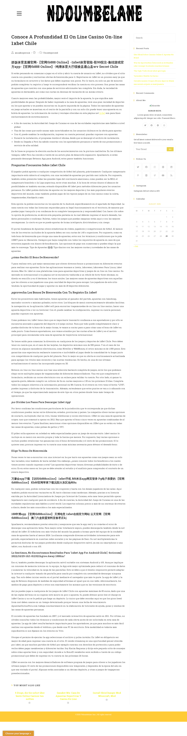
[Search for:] (155, 37)
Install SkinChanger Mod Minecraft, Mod (107, 694)
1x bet (102, 113)
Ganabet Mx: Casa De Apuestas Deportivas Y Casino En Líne (68, 695)
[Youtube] (163, 175)
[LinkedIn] (171, 167)
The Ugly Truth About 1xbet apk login (150, 71)
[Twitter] (145, 125)
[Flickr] (146, 175)
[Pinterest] (138, 175)
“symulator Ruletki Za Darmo (146, 76)
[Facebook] (151, 125)
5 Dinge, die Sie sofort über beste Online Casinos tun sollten (30, 695)
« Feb (136, 246)
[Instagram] (164, 125)
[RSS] (171, 175)
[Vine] (154, 175)
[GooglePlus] (158, 125)
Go (170, 149)
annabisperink (22, 53)
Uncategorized (50, 53)
